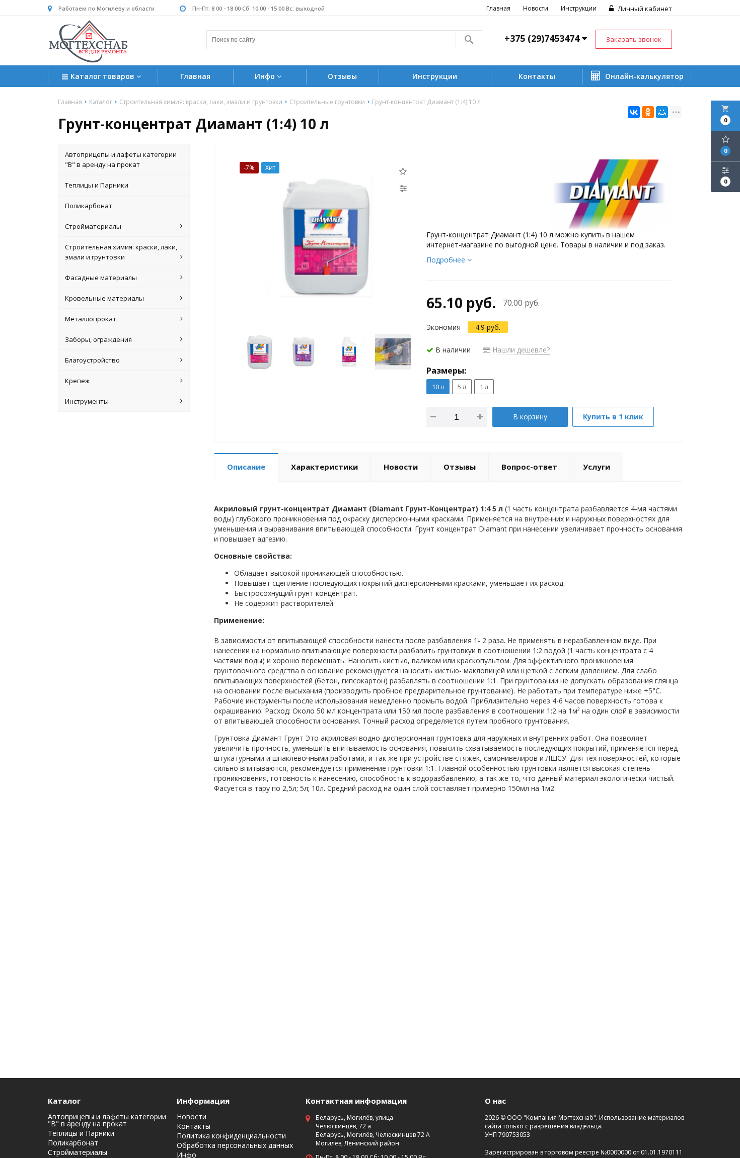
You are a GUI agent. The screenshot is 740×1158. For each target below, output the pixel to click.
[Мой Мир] (662, 112)
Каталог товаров (103, 76)
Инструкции (579, 8)
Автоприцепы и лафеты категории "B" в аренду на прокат (121, 159)
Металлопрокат (90, 318)
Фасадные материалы (101, 277)
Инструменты (87, 401)
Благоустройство (92, 360)
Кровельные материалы (104, 298)
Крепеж (77, 380)
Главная (498, 8)
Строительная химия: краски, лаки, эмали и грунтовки (121, 251)
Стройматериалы (93, 226)
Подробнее (446, 259)
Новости (535, 8)
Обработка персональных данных (235, 1145)
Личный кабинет (644, 8)
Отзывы (342, 76)
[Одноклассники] (648, 112)
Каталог (64, 1101)
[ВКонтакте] (634, 112)
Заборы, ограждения (98, 339)
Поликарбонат (88, 205)
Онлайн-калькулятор (643, 76)
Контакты (537, 76)
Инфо (266, 76)
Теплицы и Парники (96, 185)
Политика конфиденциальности (231, 1135)
